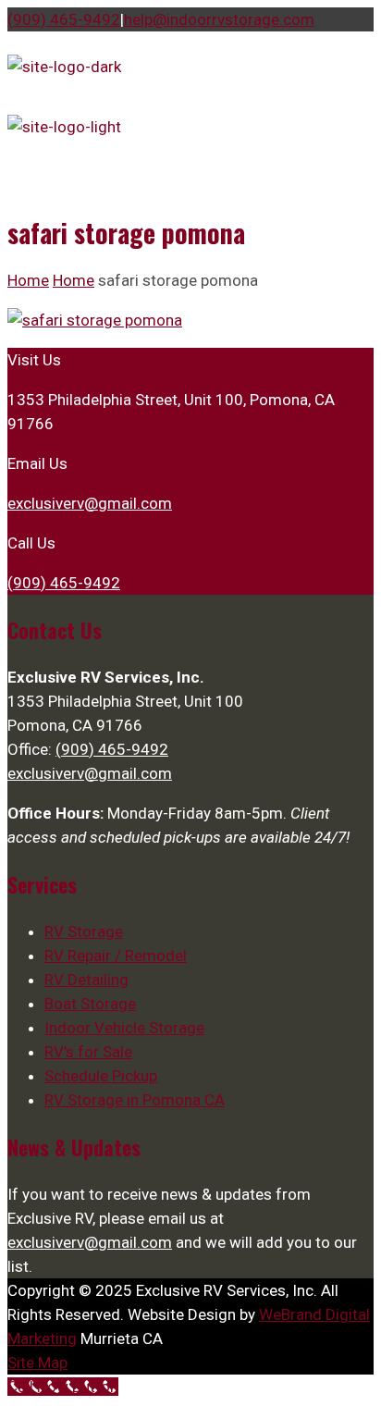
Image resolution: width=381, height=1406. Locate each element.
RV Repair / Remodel (115, 955)
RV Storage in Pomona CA (134, 1100)
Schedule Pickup (100, 1076)
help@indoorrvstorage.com (219, 19)
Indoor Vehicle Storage (124, 1027)
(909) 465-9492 (63, 19)
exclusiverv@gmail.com (89, 503)
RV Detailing (86, 979)
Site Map (37, 1362)
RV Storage (83, 931)
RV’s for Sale (88, 1051)
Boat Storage (90, 1003)
